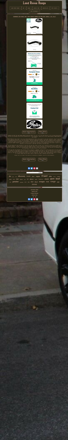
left (27, 179)
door (33, 176)
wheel (16, 176)
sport (52, 178)
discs (31, 179)
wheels (47, 179)
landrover (41, 179)
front (44, 176)
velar (14, 179)
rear (47, 181)
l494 (28, 182)
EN (33, 196)
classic (54, 176)
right (58, 182)
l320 (17, 179)
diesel (10, 179)
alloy (50, 176)
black (36, 182)
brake (29, 176)
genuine (16, 182)
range (53, 181)
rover (34, 184)
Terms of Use (34, 195)
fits (10, 176)
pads (25, 179)
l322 (32, 182)
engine (36, 179)
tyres (25, 182)
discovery (21, 176)
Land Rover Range (34, 189)
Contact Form (34, 191)
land (58, 178)
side (10, 182)
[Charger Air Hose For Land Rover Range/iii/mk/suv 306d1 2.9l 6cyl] (34, 26)
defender (21, 179)
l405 (13, 176)
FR (35, 196)
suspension (21, 182)
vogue (38, 176)
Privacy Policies (34, 193)
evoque (42, 182)
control (58, 176)
